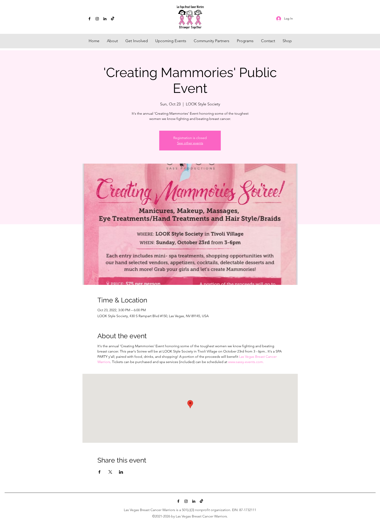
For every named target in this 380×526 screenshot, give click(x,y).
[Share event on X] (110, 472)
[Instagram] (97, 18)
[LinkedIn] (105, 18)
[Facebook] (89, 18)
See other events (190, 143)
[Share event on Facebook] (99, 472)
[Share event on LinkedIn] (121, 472)
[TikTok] (112, 18)
